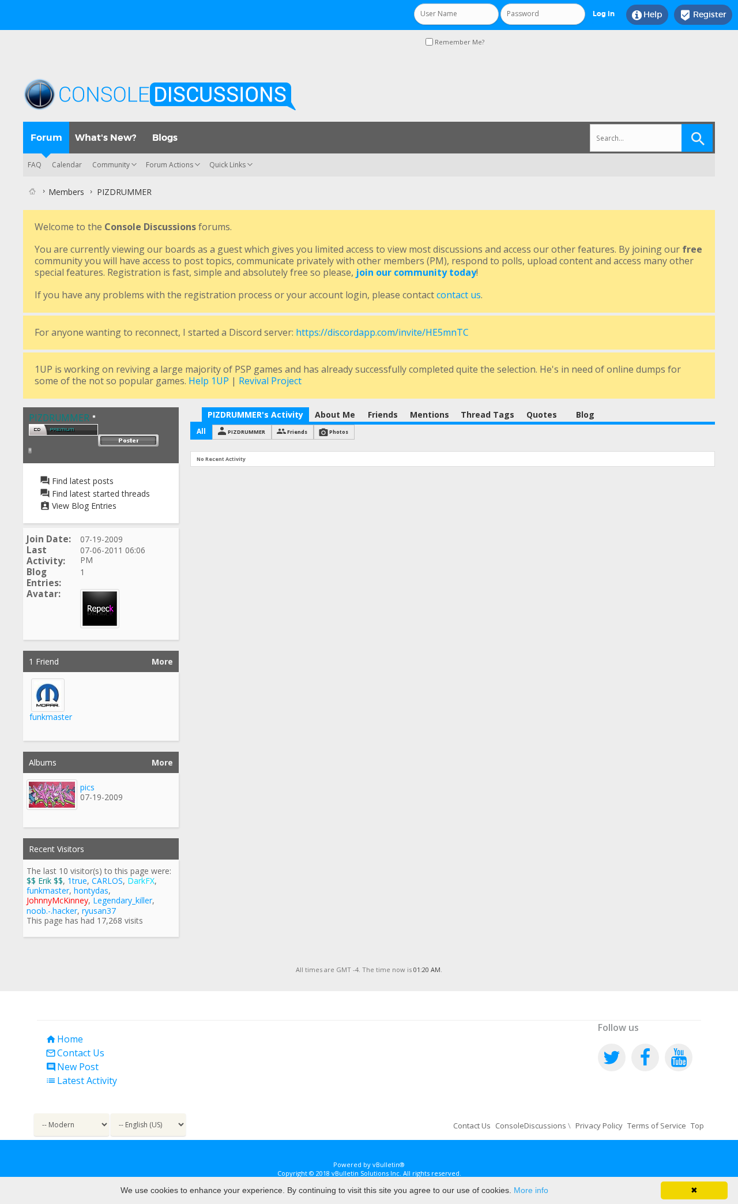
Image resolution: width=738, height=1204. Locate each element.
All (201, 431)
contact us (458, 294)
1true (77, 880)
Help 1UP (209, 380)
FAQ (35, 165)
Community (111, 165)
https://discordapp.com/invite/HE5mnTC (382, 332)
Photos (338, 432)
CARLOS (107, 880)
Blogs (165, 138)
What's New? (105, 138)
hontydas (91, 890)
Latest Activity (81, 1080)
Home (64, 1039)
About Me (335, 414)
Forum (46, 138)
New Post (72, 1066)
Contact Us (75, 1053)
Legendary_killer (122, 900)
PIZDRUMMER (246, 432)
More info (531, 1190)
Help (647, 15)
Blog (585, 414)
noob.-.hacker (52, 910)
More (162, 661)
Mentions (429, 414)
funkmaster (50, 716)
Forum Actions (169, 165)
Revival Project (270, 380)
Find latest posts (82, 480)
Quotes (541, 414)
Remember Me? (458, 41)
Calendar (67, 165)
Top (697, 1125)
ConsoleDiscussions (530, 1125)
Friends (383, 414)
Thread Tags (487, 414)
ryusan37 (99, 910)
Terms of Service (656, 1125)
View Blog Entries (83, 505)
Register (703, 15)
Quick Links (227, 165)
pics (87, 787)
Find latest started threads (100, 493)
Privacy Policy (599, 1125)
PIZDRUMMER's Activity (255, 414)
